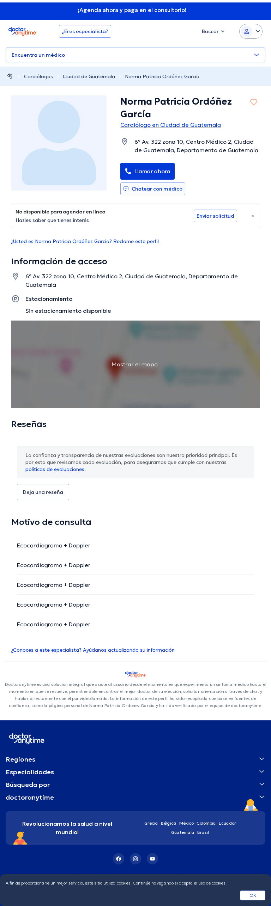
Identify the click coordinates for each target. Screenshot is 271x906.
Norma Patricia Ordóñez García (162, 76)
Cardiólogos (38, 76)
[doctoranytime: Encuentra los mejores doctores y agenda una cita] (10, 76)
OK (252, 895)
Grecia (151, 823)
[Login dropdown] (251, 31)
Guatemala (182, 832)
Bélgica (168, 823)
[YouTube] (152, 858)
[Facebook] (118, 858)
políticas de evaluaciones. (55, 469)
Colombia (206, 823)
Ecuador (227, 823)
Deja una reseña (43, 492)
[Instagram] (135, 858)
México (186, 823)
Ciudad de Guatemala (89, 76)
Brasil (203, 832)
